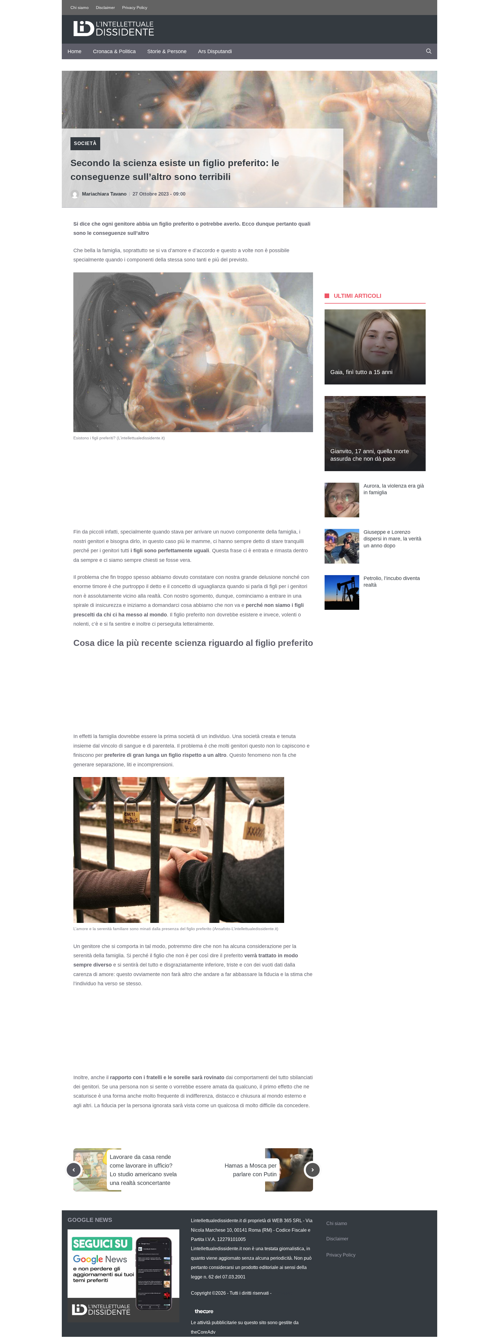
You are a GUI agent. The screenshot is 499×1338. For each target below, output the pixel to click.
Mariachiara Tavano (104, 194)
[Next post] (313, 1170)
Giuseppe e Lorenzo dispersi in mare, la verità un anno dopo (392, 539)
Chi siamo (79, 7)
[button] (428, 51)
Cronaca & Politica (114, 51)
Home (74, 51)
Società (85, 143)
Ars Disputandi (215, 51)
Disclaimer (105, 7)
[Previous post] (74, 1170)
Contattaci (283, 1293)
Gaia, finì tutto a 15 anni (361, 372)
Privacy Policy (134, 7)
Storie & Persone (167, 51)
